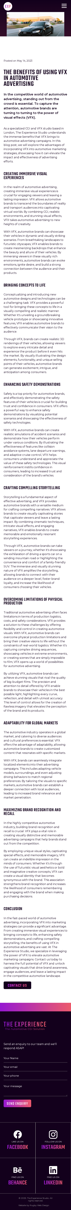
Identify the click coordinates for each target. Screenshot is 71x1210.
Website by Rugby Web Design (33, 1205)
